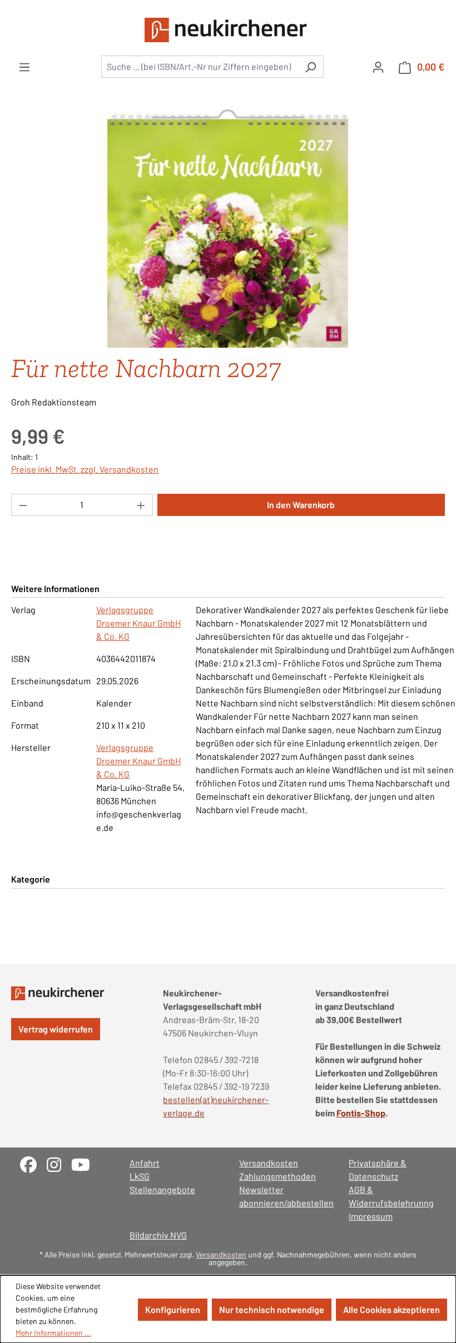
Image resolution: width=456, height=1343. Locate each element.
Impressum (371, 1216)
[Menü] (24, 67)
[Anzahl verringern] (22, 505)
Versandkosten (268, 1162)
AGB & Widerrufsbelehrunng (391, 1196)
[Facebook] (33, 1163)
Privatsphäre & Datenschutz (378, 1169)
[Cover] (227, 228)
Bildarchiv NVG (158, 1235)
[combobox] (199, 67)
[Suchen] (311, 67)
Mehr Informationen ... (53, 1332)
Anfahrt (145, 1162)
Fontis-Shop (360, 1113)
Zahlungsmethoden (277, 1176)
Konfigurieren (172, 1309)
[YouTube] (84, 1163)
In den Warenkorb (301, 504)
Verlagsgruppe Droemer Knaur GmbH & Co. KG (138, 623)
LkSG (140, 1176)
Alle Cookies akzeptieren (391, 1309)
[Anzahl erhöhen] (141, 505)
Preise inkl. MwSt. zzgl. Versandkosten (84, 469)
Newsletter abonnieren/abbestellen (282, 1196)
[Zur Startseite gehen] (228, 30)
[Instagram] (59, 1163)
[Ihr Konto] (378, 67)
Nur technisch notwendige (271, 1309)
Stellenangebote (162, 1189)
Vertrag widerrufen (55, 1029)
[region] (228, 228)
